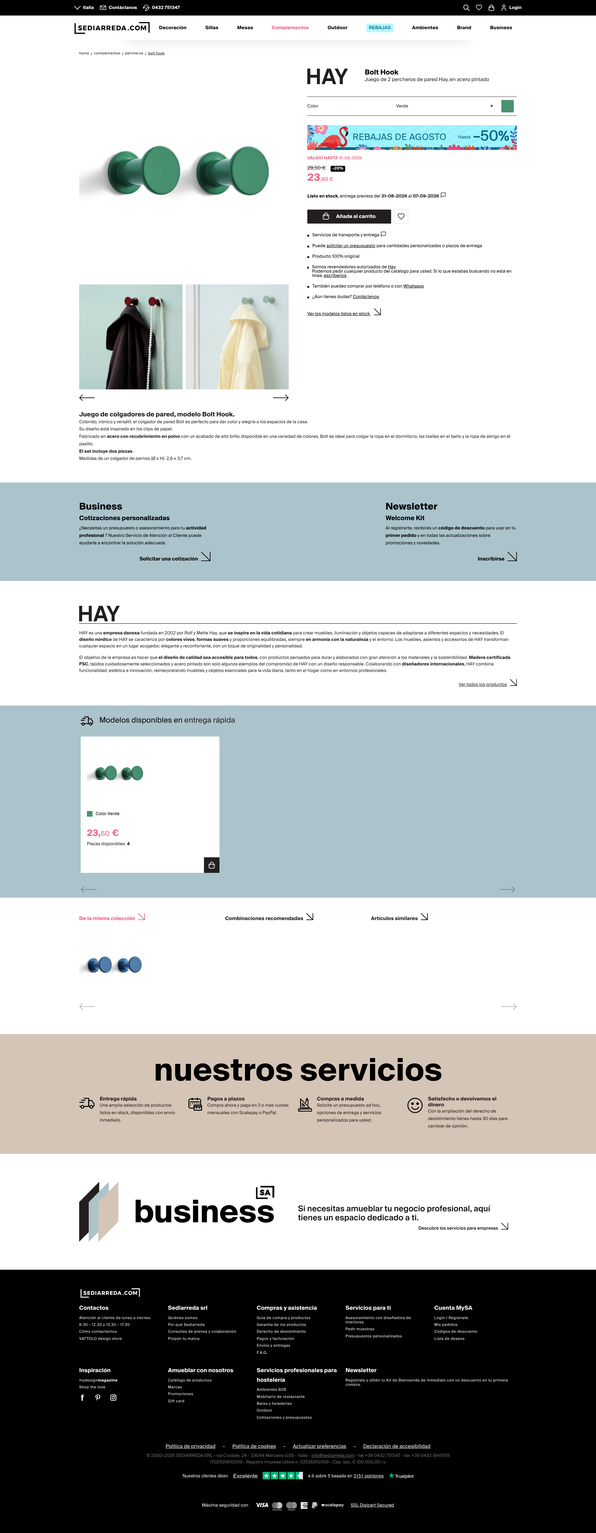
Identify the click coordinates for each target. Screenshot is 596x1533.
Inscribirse (491, 559)
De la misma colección (107, 917)
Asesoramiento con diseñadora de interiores (378, 1320)
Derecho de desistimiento (281, 1332)
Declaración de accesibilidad (397, 1446)
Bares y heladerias (274, 1403)
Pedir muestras (359, 1329)
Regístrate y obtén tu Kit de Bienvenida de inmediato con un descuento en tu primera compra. (426, 1382)
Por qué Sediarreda (186, 1325)
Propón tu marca (184, 1339)
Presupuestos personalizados (373, 1336)
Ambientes (425, 28)
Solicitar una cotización (169, 559)
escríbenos (335, 275)
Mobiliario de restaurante (281, 1397)
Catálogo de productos (190, 1380)
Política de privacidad (190, 1446)
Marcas (175, 1387)
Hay (392, 267)
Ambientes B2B (271, 1389)
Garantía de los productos (281, 1325)
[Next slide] (281, 397)
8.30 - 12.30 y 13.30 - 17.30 (104, 1325)
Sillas (211, 28)
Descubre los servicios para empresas (458, 1228)
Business (501, 28)
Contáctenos (366, 297)
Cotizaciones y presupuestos (284, 1417)
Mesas (245, 28)
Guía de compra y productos (284, 1318)
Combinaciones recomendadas (264, 917)
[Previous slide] (88, 889)
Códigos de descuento (455, 1332)
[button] (131, 336)
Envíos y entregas (273, 1345)
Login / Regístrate (451, 1318)
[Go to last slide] (87, 397)
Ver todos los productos (483, 684)
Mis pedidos (446, 1325)
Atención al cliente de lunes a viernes (115, 1318)
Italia (88, 7)
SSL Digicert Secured (372, 1505)
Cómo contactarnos (98, 1332)
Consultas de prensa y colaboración (202, 1332)
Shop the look (92, 1387)
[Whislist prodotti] (479, 7)
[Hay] (330, 76)
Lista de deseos (449, 1339)
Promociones (180, 1394)
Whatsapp (413, 286)
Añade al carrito (355, 216)
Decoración (173, 28)
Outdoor (337, 28)
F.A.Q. (262, 1352)
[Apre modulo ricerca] (466, 8)
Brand (464, 28)
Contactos (94, 1308)
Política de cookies (254, 1446)
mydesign (98, 1380)
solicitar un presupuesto (351, 246)
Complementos (290, 28)
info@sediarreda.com (332, 1455)
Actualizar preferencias (319, 1446)
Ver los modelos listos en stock (339, 314)
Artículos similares (394, 917)
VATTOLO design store (100, 1339)
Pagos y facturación (275, 1339)
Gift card (176, 1401)
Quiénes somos (183, 1318)
